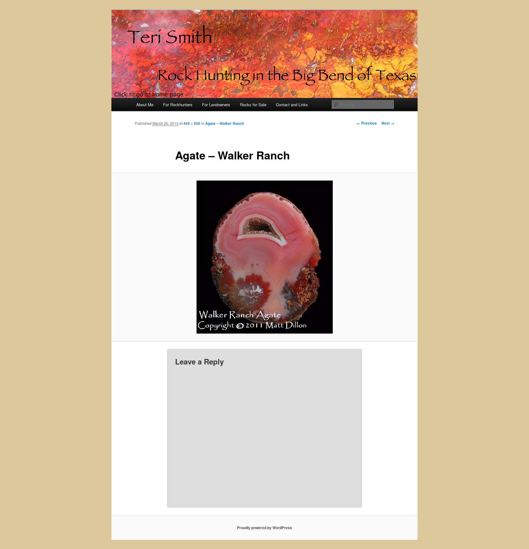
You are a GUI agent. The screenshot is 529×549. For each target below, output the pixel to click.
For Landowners (216, 104)
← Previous (367, 123)
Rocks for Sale (253, 104)
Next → (387, 123)
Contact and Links (292, 104)
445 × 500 (191, 123)
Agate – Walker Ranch (224, 123)
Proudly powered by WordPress (264, 527)
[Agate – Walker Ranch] (264, 257)
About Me (144, 104)
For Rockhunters (178, 104)
